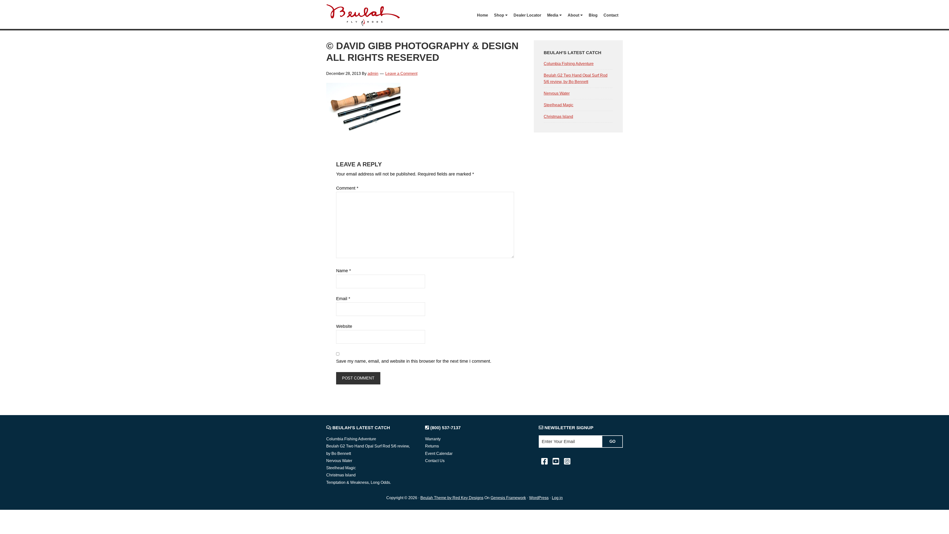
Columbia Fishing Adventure (569, 64)
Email (343, 298)
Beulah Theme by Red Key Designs (451, 498)
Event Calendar (439, 453)
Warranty (433, 439)
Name (343, 270)
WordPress (539, 498)
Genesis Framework (508, 498)
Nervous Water (557, 93)
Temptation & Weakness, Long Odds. (358, 482)
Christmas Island (558, 116)
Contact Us (435, 461)
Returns (432, 446)
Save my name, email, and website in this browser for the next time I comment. (413, 361)
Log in (557, 498)
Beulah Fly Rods (365, 15)
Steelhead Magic (558, 105)
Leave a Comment (401, 73)
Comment (347, 188)
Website (344, 326)
